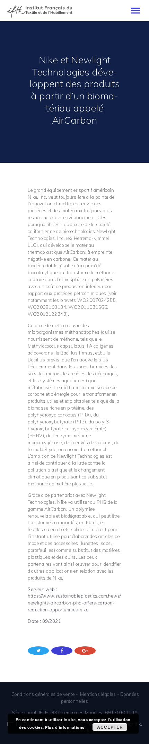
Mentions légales (98, 694)
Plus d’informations (65, 727)
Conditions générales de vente (43, 694)
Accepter (110, 727)
